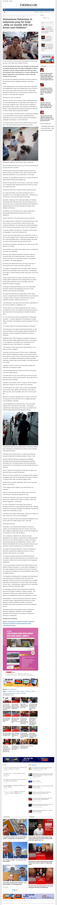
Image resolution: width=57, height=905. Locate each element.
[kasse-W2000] (20, 677)
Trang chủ (5, 900)
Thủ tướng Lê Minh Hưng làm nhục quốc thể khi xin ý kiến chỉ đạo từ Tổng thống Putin (46, 91)
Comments (51, 22)
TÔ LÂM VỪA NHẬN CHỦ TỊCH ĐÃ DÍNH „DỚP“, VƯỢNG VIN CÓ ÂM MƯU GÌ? (14, 837)
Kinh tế (15, 900)
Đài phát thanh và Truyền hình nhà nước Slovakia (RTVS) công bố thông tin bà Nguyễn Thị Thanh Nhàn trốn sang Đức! (43, 775)
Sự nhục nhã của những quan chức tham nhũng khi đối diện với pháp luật (46, 105)
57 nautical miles (11, 691)
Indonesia (28, 691)
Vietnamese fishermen (9, 693)
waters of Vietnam (21, 693)
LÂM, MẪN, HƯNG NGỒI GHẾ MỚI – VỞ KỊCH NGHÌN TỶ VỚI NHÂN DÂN (14, 883)
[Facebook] (13, 890)
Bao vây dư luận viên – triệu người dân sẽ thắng (47, 128)
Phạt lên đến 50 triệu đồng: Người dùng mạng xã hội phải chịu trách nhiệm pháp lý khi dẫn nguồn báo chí (47, 76)
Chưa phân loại (12, 689)
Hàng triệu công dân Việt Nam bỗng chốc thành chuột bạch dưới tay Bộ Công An (47, 118)
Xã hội (20, 900)
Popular (46, 22)
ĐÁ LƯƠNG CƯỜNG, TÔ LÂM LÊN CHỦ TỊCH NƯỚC (14, 860)
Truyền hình (6, 816)
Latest (42, 22)
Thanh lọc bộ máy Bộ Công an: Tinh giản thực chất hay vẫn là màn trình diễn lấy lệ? (42, 793)
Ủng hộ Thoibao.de (16, 1)
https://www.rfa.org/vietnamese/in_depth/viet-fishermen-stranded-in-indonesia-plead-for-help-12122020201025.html (19, 623)
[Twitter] (15, 890)
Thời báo (6, 903)
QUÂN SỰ (25, 900)
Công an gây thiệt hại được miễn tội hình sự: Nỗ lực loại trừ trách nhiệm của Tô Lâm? (42, 805)
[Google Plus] (17, 890)
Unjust (33, 691)
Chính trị (10, 900)
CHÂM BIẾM (43, 66)
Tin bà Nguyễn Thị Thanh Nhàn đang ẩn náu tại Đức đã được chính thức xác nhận (42, 768)
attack (18, 691)
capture (22, 691)
